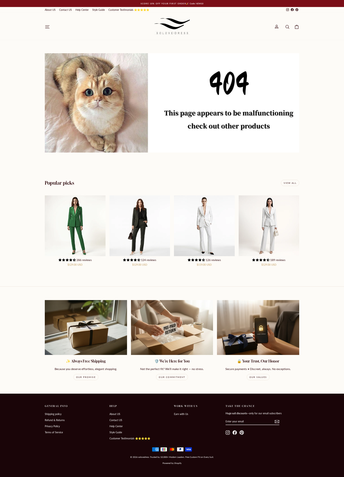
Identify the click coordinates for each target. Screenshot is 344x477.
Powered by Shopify (172, 463)
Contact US (65, 9)
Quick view (75, 252)
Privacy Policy (52, 426)
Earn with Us (181, 414)
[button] (68, 260)
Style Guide (98, 9)
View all (290, 183)
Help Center (82, 9)
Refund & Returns (55, 420)
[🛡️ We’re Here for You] (172, 327)
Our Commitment (172, 377)
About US (50, 9)
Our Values (258, 377)
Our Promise (86, 377)
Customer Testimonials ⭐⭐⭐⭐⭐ (128, 9)
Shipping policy (53, 414)
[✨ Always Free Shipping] (86, 327)
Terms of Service (54, 432)
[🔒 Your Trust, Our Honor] (258, 327)
